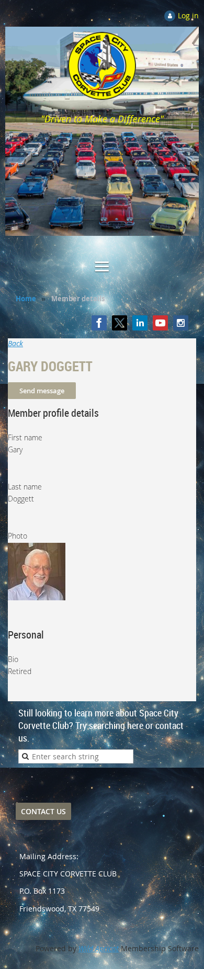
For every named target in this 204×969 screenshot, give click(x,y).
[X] (119, 322)
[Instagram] (180, 322)
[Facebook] (99, 322)
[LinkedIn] (140, 322)
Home (26, 298)
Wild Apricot (98, 948)
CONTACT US (43, 811)
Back (15, 343)
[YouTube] (160, 322)
